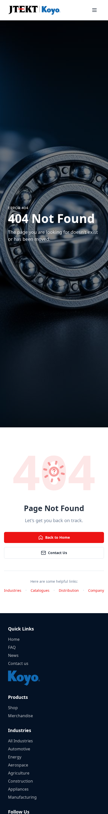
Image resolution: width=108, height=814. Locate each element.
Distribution (69, 590)
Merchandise (20, 715)
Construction (20, 781)
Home (14, 639)
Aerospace (18, 765)
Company (96, 590)
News (13, 655)
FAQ (12, 647)
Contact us (18, 663)
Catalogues (40, 590)
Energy (14, 757)
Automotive (19, 749)
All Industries (20, 741)
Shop (13, 707)
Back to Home (57, 537)
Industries (12, 590)
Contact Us (57, 552)
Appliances (18, 789)
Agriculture (18, 773)
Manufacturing (22, 797)
